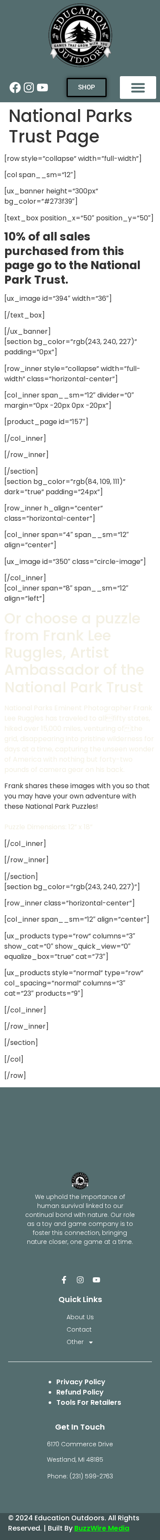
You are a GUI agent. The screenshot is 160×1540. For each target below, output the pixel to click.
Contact (79, 1329)
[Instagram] (28, 87)
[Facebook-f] (64, 1280)
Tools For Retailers (88, 1402)
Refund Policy (80, 1392)
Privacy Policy (80, 1382)
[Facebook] (15, 87)
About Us (80, 1317)
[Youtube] (42, 87)
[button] (138, 87)
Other (75, 1342)
